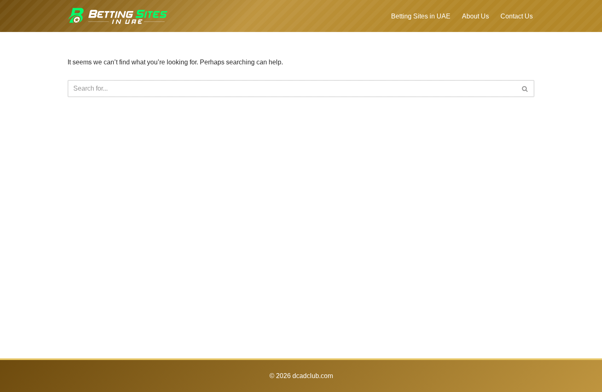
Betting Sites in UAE (420, 16)
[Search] (525, 88)
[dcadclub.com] (118, 16)
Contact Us (516, 16)
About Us (475, 16)
